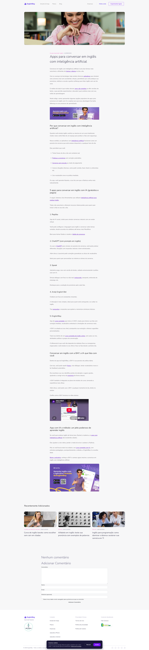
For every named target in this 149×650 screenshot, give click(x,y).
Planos (54, 4)
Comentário (44, 567)
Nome (43, 585)
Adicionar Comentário (74, 602)
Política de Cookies (80, 629)
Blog (60, 4)
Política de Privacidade (76, 646)
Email (42, 590)
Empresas (90, 4)
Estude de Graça (44, 4)
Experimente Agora (116, 4)
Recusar (88, 644)
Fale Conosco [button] (104, 621)
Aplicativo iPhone (55, 633)
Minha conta (102, 4)
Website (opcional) (46, 594)
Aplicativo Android (55, 637)
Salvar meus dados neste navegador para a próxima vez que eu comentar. (63, 599)
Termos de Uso (79, 621)
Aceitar (97, 644)
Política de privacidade (81, 625)
